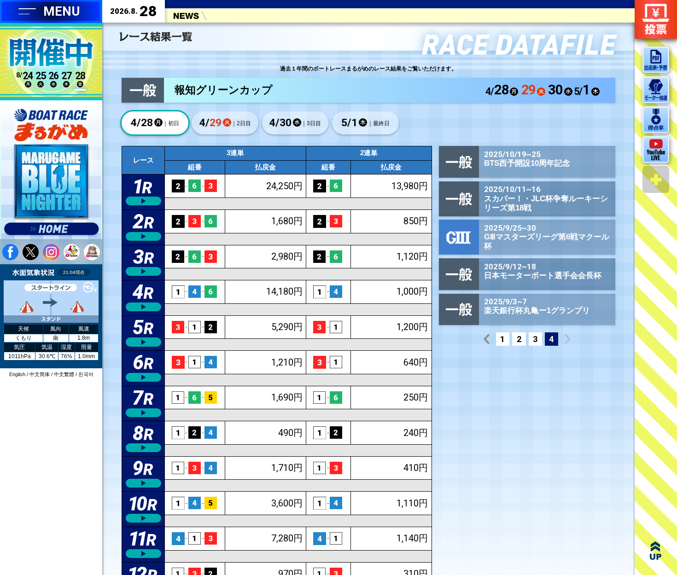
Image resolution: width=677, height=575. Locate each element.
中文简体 (39, 374)
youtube (72, 252)
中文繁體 (64, 374)
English (17, 374)
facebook (10, 252)
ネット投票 (656, 19)
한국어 (85, 374)
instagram (51, 252)
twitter (31, 252)
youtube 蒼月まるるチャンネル (92, 252)
